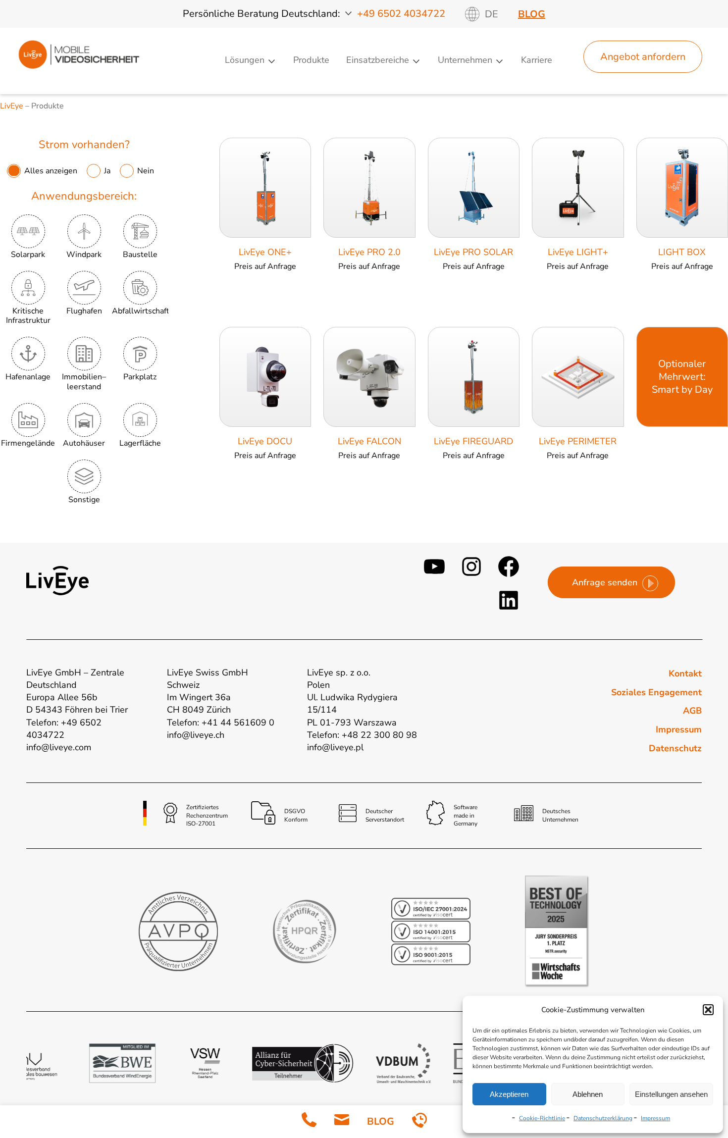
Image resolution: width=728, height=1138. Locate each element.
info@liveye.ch (195, 735)
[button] (708, 1010)
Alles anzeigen (51, 170)
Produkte (311, 60)
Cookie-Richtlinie (542, 1118)
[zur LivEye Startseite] (79, 71)
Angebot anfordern (642, 56)
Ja (108, 170)
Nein (145, 170)
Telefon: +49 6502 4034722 (64, 729)
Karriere (536, 60)
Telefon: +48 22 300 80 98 (362, 735)
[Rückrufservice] (419, 1122)
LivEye (11, 106)
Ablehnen (587, 1094)
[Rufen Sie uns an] (309, 1122)
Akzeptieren (509, 1094)
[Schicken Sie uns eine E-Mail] (341, 1122)
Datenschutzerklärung (602, 1118)
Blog (531, 14)
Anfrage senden (604, 582)
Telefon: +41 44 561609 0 (220, 722)
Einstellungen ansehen (671, 1094)
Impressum (655, 1118)
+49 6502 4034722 (401, 13)
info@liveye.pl (335, 747)
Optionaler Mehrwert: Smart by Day (682, 377)
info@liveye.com (58, 747)
